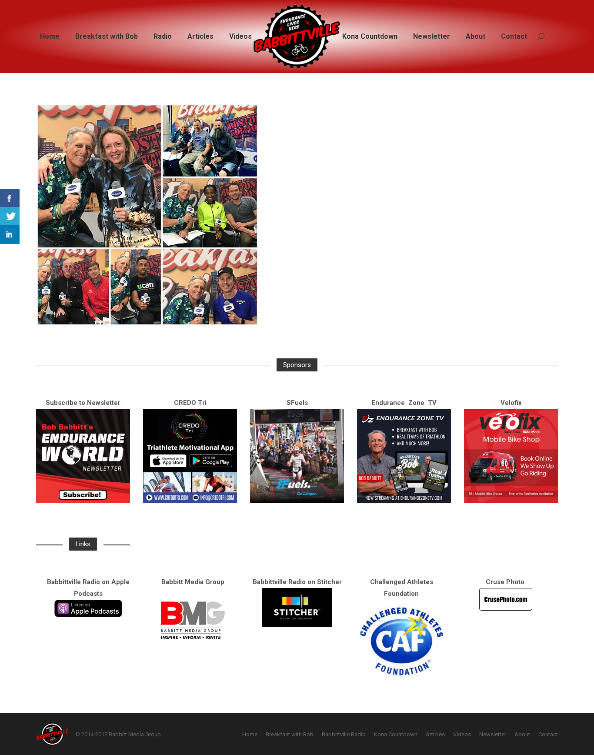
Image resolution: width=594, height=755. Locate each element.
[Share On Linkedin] (10, 234)
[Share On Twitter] (10, 216)
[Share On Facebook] (10, 198)
